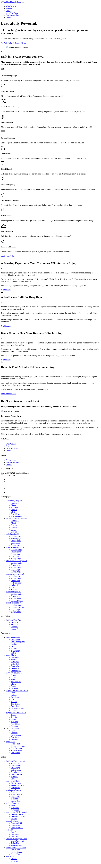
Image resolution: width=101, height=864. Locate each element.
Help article (15, 585)
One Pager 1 (15, 620)
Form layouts (16, 735)
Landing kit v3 (16, 561)
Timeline (14, 717)
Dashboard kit (15, 761)
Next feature (6, 290)
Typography (15, 651)
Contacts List (16, 825)
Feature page (16, 538)
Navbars (12, 655)
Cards (13, 693)
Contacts (12, 821)
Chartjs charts (16, 783)
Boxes (13, 719)
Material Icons (16, 750)
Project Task (15, 796)
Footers (14, 648)
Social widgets (16, 772)
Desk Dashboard (17, 841)
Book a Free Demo (8, 394)
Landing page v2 (17, 607)
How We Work (12, 13)
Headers (14, 646)
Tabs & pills (15, 704)
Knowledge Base (12, 15)
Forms (12, 728)
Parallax (14, 644)
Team (13, 679)
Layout (13, 637)
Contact (9, 17)
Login (13, 530)
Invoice (14, 819)
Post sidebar (15, 514)
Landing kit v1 (14, 534)
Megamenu (15, 724)
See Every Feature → (9, 256)
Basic (13, 805)
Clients (13, 684)
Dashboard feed (17, 774)
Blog (13, 512)
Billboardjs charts (17, 785)
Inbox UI (14, 861)
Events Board (16, 801)
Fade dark (15, 659)
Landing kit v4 (15, 574)
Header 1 (14, 622)
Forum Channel (17, 852)
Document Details (18, 816)
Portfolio (14, 507)
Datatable (12, 803)
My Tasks (14, 799)
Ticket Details (16, 845)
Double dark (16, 668)
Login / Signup (17, 601)
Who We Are (11, 6)
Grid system (15, 639)
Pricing (8, 11)
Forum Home (16, 850)
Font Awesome (17, 748)
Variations (15, 808)
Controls (14, 733)
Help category (16, 583)
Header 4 (14, 629)
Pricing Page (16, 598)
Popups (14, 710)
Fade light (15, 657)
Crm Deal (14, 836)
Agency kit (14, 501)
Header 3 (14, 627)
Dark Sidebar (16, 765)
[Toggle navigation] (23, 2)
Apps (10, 856)
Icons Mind (15, 744)
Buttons (14, 695)
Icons (10, 742)
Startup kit (16, 518)
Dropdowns (15, 697)
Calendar (14, 726)
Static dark (15, 664)
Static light (15, 662)
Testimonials (16, 682)
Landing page (16, 536)
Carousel (14, 688)
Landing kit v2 (16, 547)
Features (9, 8)
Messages (14, 722)
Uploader (14, 739)
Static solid (15, 666)
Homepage (15, 503)
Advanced (15, 810)
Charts (13, 781)
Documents (16, 812)
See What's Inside (8, 43)
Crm (9, 830)
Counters (14, 686)
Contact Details (17, 828)
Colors (13, 653)
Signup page (16, 545)
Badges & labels (17, 708)
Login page (15, 543)
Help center (15, 581)
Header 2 (14, 624)
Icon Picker (15, 753)
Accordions (15, 706)
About (13, 505)
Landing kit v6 (14, 603)
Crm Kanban (16, 834)
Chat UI (14, 859)
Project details (16, 794)
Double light (16, 671)
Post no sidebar (17, 516)
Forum (16, 848)
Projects (13, 790)
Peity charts (15, 788)
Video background (18, 642)
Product (14, 525)
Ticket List (15, 843)
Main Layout (16, 763)
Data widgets (16, 770)
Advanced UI (16, 713)
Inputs (13, 730)
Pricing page (16, 541)
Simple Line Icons (18, 746)
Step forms (15, 737)
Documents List (17, 814)
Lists (13, 699)
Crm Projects (16, 832)
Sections (14, 673)
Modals (14, 702)
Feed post (14, 777)
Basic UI (17, 690)
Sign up (14, 532)
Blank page (15, 768)
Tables (13, 715)
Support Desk (16, 839)
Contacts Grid (16, 823)
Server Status (11, 460)
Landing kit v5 (13, 592)
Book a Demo (20, 43)
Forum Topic (16, 854)
